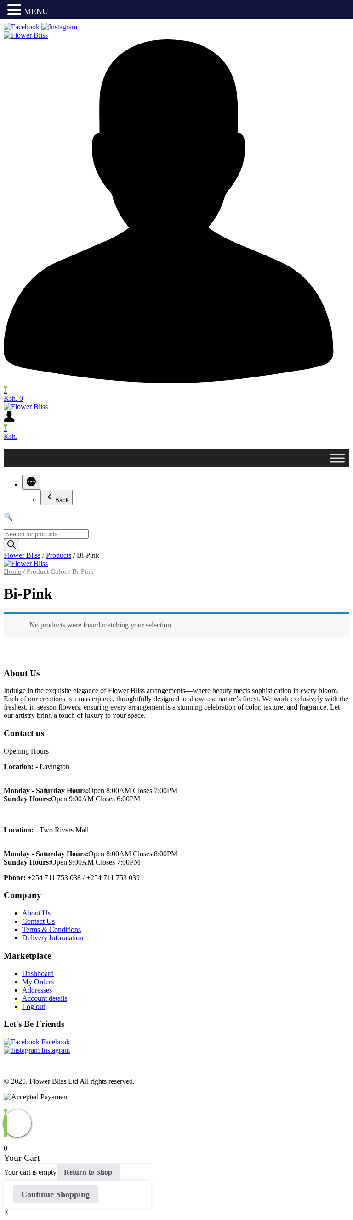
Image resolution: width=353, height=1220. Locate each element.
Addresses (37, 990)
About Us (36, 913)
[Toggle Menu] (337, 458)
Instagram (55, 1050)
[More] (31, 482)
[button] (6, 1212)
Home (12, 571)
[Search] (11, 545)
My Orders (38, 982)
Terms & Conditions (51, 929)
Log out (33, 1006)
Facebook (55, 1042)
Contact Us (38, 921)
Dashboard (38, 973)
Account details (44, 998)
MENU (36, 11)
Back (62, 500)
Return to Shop (88, 1172)
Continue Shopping (55, 1194)
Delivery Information (52, 938)
